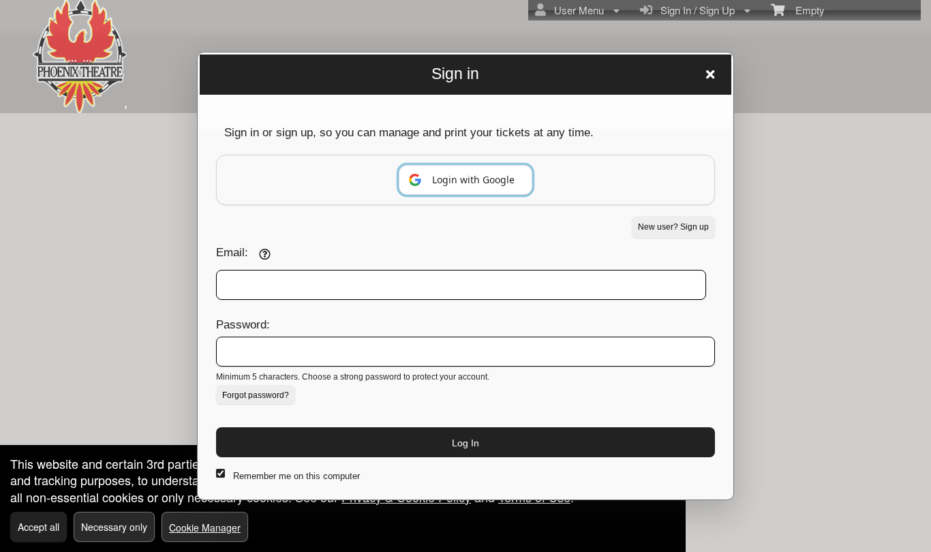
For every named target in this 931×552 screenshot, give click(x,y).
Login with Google (473, 179)
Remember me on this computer (296, 476)
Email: (232, 252)
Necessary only (114, 527)
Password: (243, 324)
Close (710, 74)
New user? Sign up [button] (673, 227)
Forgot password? (255, 395)
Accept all (38, 527)
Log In (465, 443)
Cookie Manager (205, 527)
